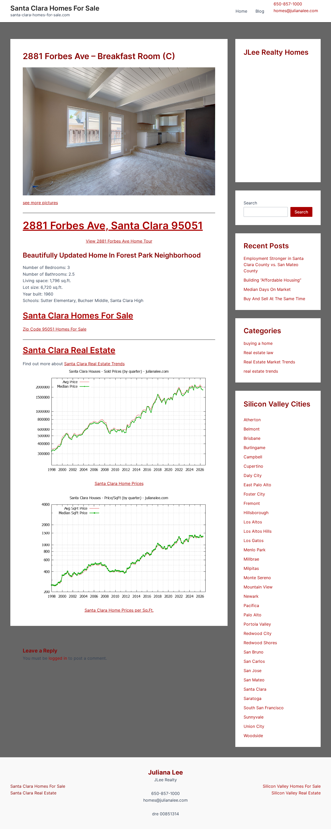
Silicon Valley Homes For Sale (292, 786)
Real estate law (258, 352)
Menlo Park (255, 549)
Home (241, 11)
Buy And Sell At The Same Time (274, 298)
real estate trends (261, 371)
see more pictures (40, 202)
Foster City (254, 494)
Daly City (253, 475)
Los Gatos (254, 540)
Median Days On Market (267, 289)
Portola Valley (257, 624)
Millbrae (251, 559)
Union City (254, 726)
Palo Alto (252, 614)
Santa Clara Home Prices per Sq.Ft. (119, 610)
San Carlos (254, 661)
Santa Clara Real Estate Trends (94, 363)
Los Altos (253, 521)
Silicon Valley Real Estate (296, 792)
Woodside (253, 735)
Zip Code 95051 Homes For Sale (54, 329)
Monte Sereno (257, 577)
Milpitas (251, 568)
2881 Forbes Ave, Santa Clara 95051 (113, 225)
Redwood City (258, 633)
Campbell (253, 456)
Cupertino (253, 466)
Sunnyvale (254, 717)
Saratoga (252, 698)
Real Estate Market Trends (269, 361)
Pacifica (251, 605)
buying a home (258, 343)
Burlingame (254, 447)
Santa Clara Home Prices (119, 483)
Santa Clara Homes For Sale (54, 8)
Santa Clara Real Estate (69, 350)
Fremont (252, 503)
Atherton (252, 419)
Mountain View (258, 586)
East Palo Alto (257, 484)
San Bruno (254, 652)
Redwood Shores (260, 642)
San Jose (252, 670)
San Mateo (254, 679)
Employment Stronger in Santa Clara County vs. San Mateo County (274, 264)
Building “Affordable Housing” (272, 280)
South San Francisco (264, 707)
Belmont (252, 429)
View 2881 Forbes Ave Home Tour (119, 241)
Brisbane (252, 438)
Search (250, 202)
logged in (58, 658)
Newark (251, 596)
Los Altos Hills (258, 531)
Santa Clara (255, 689)
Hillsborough (256, 512)
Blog (259, 11)
